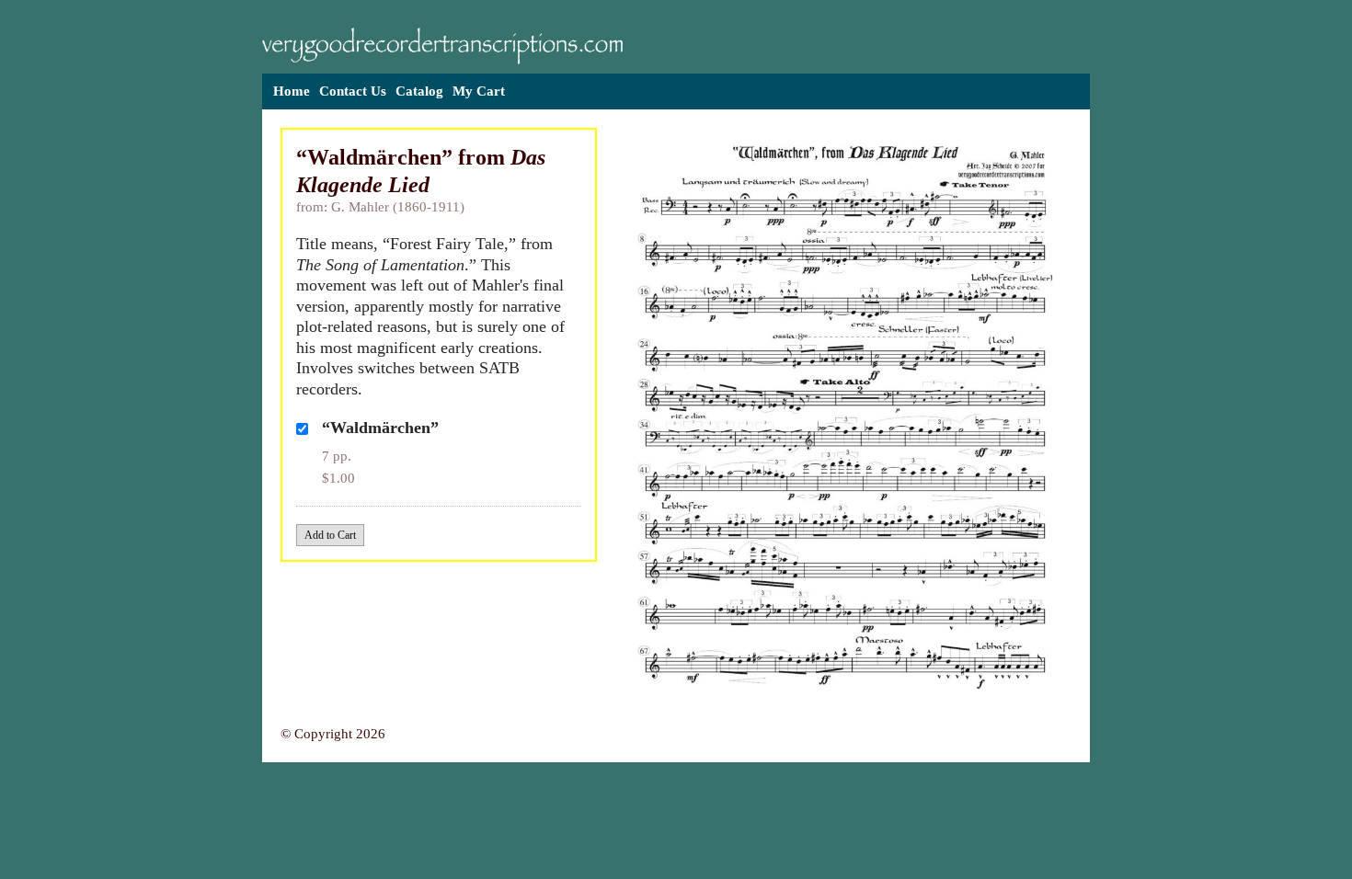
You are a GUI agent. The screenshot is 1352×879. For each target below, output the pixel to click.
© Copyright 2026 (333, 733)
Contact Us (352, 91)
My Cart (479, 91)
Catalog (419, 91)
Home (291, 91)
